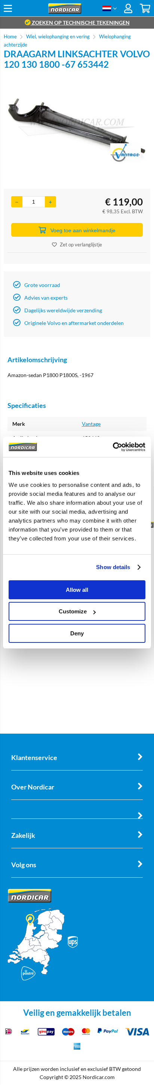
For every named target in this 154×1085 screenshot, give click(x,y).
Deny (77, 633)
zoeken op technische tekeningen (80, 22)
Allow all (77, 590)
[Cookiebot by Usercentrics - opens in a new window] (112, 447)
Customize (73, 611)
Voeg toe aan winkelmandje (83, 230)
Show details (113, 567)
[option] (77, 129)
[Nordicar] (64, 12)
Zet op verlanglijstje (81, 245)
